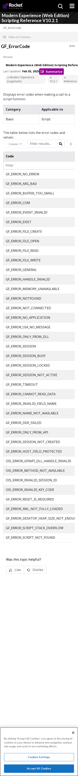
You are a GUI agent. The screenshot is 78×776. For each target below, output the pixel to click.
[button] (39, 37)
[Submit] (60, 144)
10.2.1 (53, 81)
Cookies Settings (39, 757)
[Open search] (60, 6)
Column (13, 144)
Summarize (54, 71)
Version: (8, 57)
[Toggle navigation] (72, 6)
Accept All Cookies (39, 768)
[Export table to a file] (71, 144)
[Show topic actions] (72, 46)
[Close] (73, 732)
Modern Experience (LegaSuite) (20, 79)
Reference (70, 81)
